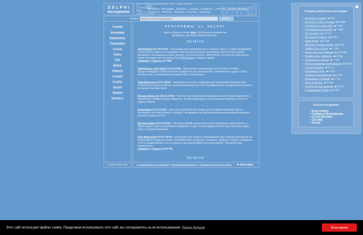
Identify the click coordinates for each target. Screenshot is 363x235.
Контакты (117, 98)
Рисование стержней (317, 78)
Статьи (117, 48)
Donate (117, 87)
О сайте (117, 81)
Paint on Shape (313, 82)
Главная (117, 26)
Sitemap (117, 92)
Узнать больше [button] (193, 227)
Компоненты (117, 37)
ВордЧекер (144, 109)
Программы (117, 43)
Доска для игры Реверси (319, 52)
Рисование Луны (315, 71)
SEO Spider (187, 57)
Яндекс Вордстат (148, 95)
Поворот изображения (318, 75)
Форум (117, 65)
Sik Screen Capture (316, 37)
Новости (117, 70)
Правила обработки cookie (216, 164)
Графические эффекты (318, 56)
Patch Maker (312, 41)
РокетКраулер (146, 82)
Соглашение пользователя (153, 164)
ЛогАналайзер (146, 123)
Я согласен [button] (339, 227)
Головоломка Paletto (317, 90)
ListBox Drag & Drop (316, 48)
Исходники (117, 32)
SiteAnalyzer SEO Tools (152, 68)
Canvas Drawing (314, 67)
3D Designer (312, 33)
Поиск (117, 54)
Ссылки (117, 76)
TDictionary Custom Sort (319, 25)
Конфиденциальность (184, 164)
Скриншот (144, 60)
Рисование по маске (317, 59)
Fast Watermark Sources (319, 29)
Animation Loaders (315, 18)
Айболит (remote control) (319, 44)
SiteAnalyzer (145, 49)
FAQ (117, 59)
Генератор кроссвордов (319, 86)
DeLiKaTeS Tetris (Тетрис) (320, 22)
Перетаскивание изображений (323, 63)
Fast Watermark (147, 136)
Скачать (157, 60)
